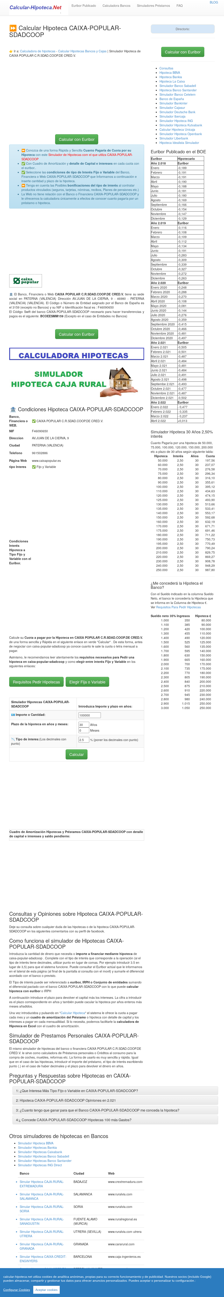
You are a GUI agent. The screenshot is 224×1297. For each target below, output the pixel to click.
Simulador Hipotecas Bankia (37, 1147)
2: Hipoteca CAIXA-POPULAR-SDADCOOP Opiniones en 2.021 (66, 1100)
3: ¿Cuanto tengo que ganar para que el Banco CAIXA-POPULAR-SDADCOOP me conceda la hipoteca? (97, 1110)
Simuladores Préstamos (153, 5)
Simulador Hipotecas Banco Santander (45, 1160)
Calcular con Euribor (76, 139)
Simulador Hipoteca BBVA (35, 1143)
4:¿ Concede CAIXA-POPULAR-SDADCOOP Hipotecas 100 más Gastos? (73, 1119)
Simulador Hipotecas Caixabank (40, 1152)
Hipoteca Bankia (170, 77)
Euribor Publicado (84, 5)
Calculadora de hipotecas (37, 51)
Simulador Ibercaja (172, 116)
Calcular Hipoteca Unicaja (177, 129)
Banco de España (171, 99)
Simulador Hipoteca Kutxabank (180, 125)
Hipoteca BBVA (169, 72)
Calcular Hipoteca (73, 1013)
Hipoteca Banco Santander (178, 90)
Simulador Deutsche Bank (177, 112)
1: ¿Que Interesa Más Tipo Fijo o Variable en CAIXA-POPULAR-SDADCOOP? (77, 1090)
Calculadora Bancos (116, 5)
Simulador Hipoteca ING (176, 120)
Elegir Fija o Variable (87, 682)
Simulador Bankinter (173, 103)
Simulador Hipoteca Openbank (180, 134)
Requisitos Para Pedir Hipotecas (178, 607)
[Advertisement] (76, 88)
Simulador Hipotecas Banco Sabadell (43, 1156)
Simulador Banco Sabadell (177, 85)
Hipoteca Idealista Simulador (179, 142)
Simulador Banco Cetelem (177, 94)
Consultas (166, 68)
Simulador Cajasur (172, 107)
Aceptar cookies (46, 1290)
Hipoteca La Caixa (172, 81)
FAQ (180, 5)
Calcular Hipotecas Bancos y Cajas (82, 51)
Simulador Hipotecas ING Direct (40, 1165)
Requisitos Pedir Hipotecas (36, 682)
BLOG (214, 2)
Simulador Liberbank (173, 138)
